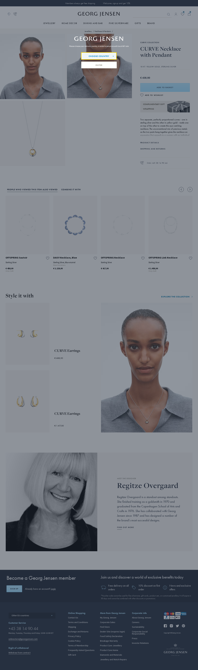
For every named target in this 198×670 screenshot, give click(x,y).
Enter (99, 65)
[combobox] (99, 56)
